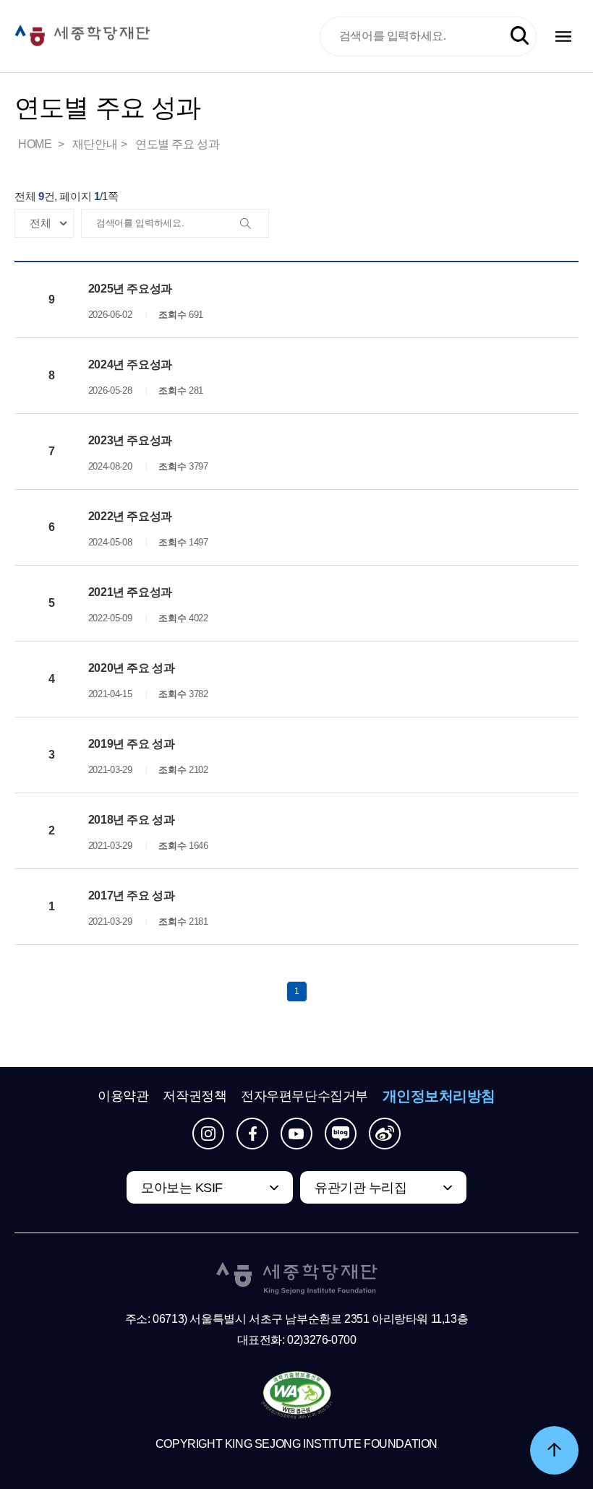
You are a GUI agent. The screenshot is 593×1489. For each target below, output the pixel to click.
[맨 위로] (554, 1450)
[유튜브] (296, 1133)
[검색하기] (520, 36)
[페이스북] (252, 1133)
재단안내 (94, 144)
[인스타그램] (208, 1133)
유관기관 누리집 (360, 1188)
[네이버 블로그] (341, 1133)
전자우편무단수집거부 (304, 1095)
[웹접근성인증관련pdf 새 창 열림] (297, 1395)
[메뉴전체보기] (563, 36)
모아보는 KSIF (182, 1188)
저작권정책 (194, 1095)
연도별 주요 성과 (177, 144)
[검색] (253, 224)
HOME (36, 144)
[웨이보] (385, 1133)
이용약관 (123, 1095)
